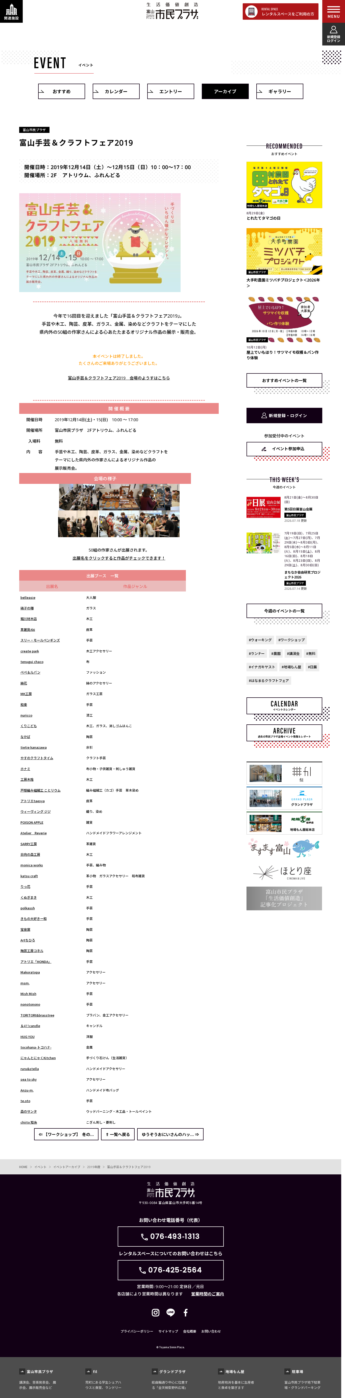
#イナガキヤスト (262, 666)
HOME (23, 1167)
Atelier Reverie (33, 833)
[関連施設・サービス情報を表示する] (11, 11)
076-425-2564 (175, 1270)
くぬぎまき (28, 897)
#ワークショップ (291, 639)
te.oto (25, 1100)
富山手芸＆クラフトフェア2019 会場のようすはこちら (119, 378)
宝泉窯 (25, 929)
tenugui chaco (31, 661)
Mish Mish (28, 993)
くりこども (28, 725)
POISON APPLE (31, 822)
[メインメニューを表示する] (333, 11)
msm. (25, 983)
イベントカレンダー (284, 709)
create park (29, 651)
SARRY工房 (28, 843)
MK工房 (26, 693)
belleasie (27, 597)
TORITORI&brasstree (37, 1015)
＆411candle (30, 1025)
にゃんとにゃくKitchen (38, 1057)
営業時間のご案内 (207, 1294)
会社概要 (189, 1331)
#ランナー (257, 653)
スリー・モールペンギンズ (40, 640)
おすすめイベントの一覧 (284, 380)
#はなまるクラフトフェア (269, 680)
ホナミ (25, 768)
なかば (25, 736)
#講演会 (293, 653)
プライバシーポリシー (136, 1331)
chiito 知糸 (28, 1122)
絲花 (23, 683)
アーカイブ (225, 91)
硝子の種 (27, 608)
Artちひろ (27, 940)
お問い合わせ (211, 1331)
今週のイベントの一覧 (284, 611)
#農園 (275, 653)
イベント (40, 1167)
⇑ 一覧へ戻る (118, 1134)
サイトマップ (168, 1331)
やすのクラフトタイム (36, 757)
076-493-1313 (175, 1236)
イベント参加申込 (288, 448)
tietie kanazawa (33, 747)
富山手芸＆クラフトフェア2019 (129, 1167)
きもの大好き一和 (33, 918)
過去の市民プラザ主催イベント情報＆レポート (284, 736)
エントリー (170, 91)
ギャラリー (279, 91)
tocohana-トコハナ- (36, 1047)
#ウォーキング (260, 639)
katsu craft (29, 875)
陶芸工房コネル (31, 950)
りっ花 (25, 886)
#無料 (310, 653)
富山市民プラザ (172, 11)
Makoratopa (30, 972)
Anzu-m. (27, 1090)
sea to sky (28, 1079)
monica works (31, 865)
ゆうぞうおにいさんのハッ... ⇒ (170, 1134)
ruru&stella (29, 1068)
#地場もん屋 (291, 666)
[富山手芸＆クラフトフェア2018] (79, 506)
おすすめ (62, 91)
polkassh (27, 908)
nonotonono (30, 1004)
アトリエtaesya (32, 800)
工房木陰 (27, 779)
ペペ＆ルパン (30, 672)
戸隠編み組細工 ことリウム (40, 790)
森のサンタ (28, 1111)
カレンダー (116, 91)
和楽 (23, 704)
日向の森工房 (30, 854)
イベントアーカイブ (66, 1167)
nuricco (26, 715)
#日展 (312, 666)
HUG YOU (27, 1036)
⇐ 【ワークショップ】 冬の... (66, 1134)
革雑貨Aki (27, 629)
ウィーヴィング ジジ (35, 811)
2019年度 (93, 1167)
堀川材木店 (28, 618)
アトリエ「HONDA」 (36, 961)
